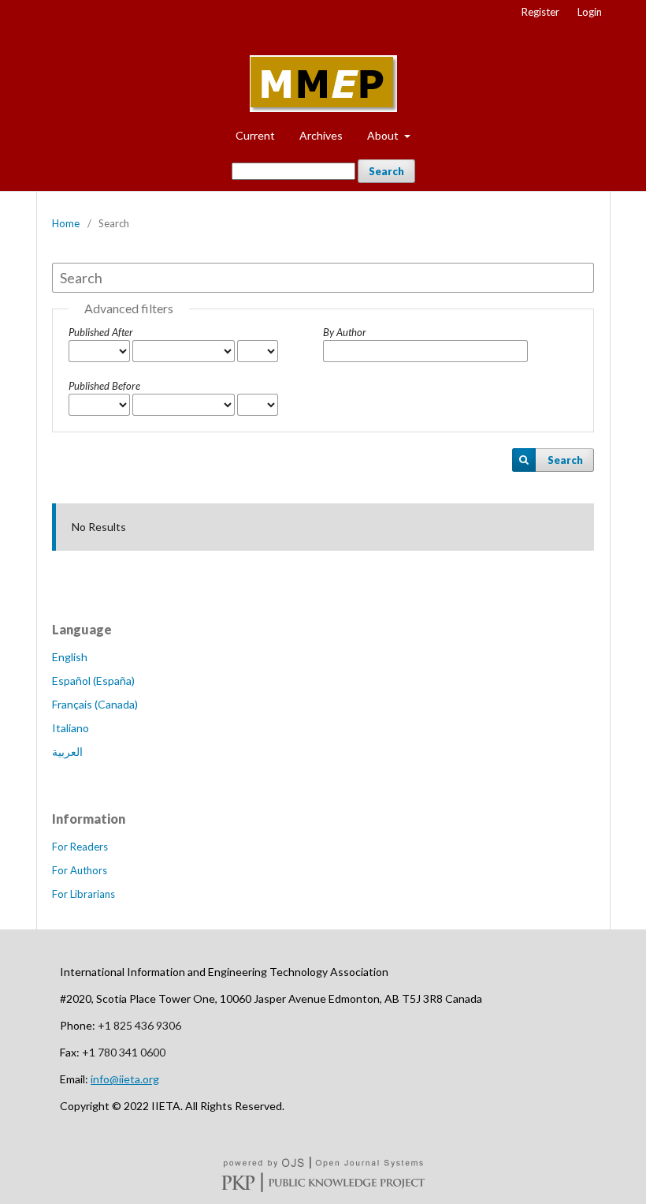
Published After (101, 332)
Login (589, 12)
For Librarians (83, 894)
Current (255, 135)
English (69, 657)
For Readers (80, 846)
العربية (67, 751)
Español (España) (93, 680)
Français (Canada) (95, 704)
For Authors (79, 870)
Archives (321, 135)
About (384, 135)
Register (540, 12)
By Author (344, 332)
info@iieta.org (125, 1079)
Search (386, 171)
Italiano (70, 728)
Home (66, 223)
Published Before (104, 386)
